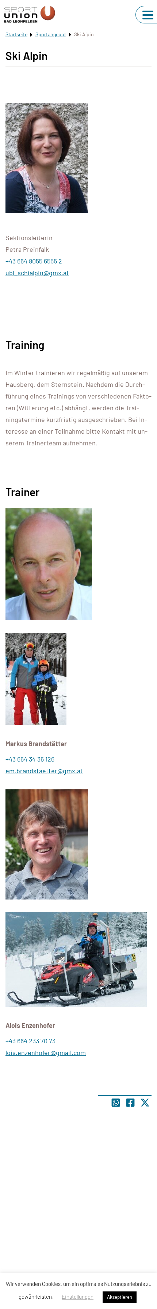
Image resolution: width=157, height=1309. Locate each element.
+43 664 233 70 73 (30, 1041)
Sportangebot (50, 34)
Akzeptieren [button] (119, 1297)
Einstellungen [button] (77, 1296)
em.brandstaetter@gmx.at (44, 771)
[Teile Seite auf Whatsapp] (115, 1102)
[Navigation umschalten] (148, 15)
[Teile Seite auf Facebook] (130, 1102)
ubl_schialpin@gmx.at (37, 273)
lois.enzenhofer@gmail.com (45, 1052)
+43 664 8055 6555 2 (33, 261)
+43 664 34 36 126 (29, 759)
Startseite (16, 34)
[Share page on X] (145, 1102)
